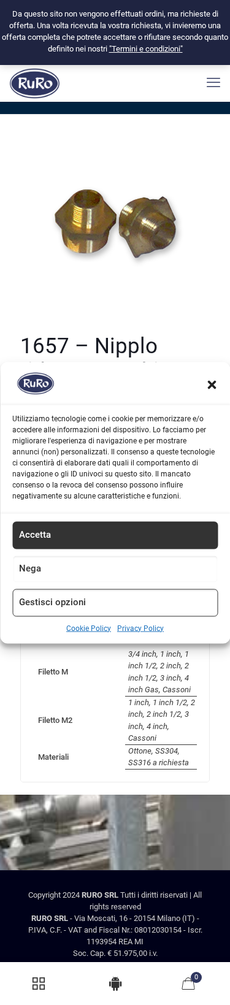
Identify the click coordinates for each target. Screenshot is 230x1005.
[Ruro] (34, 82)
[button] (211, 385)
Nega (30, 567)
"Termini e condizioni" (146, 48)
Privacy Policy (140, 628)
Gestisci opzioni (52, 601)
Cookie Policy (88, 628)
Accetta (35, 534)
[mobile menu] (213, 82)
